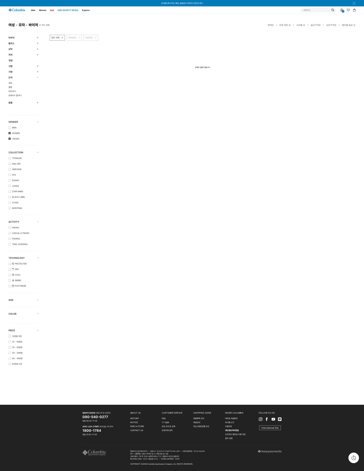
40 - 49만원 (17, 358)
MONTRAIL (17, 208)
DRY (17, 269)
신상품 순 (300, 25)
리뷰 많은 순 (285, 25)
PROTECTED (21, 263)
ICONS (15, 202)
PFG (14, 175)
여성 (12, 25)
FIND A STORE (137, 426)
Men (33, 10)
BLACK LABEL (18, 197)
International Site (270, 428)
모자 (22, 25)
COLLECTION (16, 152)
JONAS (15, 186)
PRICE (12, 330)
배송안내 (196, 422)
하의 (11, 54)
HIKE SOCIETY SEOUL (68, 10)
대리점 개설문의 (231, 418)
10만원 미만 (17, 336)
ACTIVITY (14, 222)
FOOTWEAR (20, 286)
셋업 (11, 60)
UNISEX (15, 139)
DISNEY (15, 180)
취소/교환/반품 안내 (201, 426)
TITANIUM (17, 158)
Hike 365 (16, 164)
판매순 (271, 25)
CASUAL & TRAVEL (21, 233)
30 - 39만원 (17, 353)
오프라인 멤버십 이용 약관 (235, 434)
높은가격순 (316, 25)
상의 (11, 49)
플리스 (12, 43)
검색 (332, 10)
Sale (52, 10)
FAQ (164, 418)
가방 (11, 71)
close (354, 3)
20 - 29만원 (17, 347)
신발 (11, 66)
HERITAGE (16, 169)
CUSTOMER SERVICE (172, 413)
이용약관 (228, 426)
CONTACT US (136, 430)
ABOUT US (135, 413)
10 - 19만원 (17, 342)
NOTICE (134, 422)
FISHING (16, 239)
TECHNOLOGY (17, 258)
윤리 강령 (228, 438)
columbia (94, 453)
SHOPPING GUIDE (202, 413)
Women (42, 10)
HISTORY (134, 418)
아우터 (12, 37)
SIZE (11, 300)
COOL (18, 275)
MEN (14, 128)
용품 (11, 102)
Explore (86, 10)
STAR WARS (17, 191)
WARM (18, 280)
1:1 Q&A (165, 422)
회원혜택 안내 (198, 418)
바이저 (33, 25)
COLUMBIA (17, 10)
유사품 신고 (229, 422)
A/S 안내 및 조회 (168, 426)
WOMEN (16, 133)
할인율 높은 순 (348, 25)
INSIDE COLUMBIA (234, 413)
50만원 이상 (17, 364)
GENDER (13, 122)
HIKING (15, 227)
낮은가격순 (331, 25)
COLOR (12, 314)
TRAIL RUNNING (20, 244)
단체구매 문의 (167, 430)
